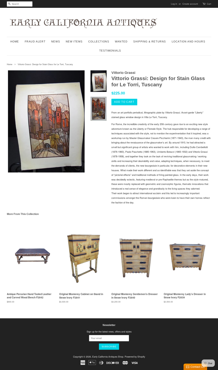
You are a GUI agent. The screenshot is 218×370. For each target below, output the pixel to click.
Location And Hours (188, 41)
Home (14, 41)
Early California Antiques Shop (107, 356)
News (55, 41)
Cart (209, 4)
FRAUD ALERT (35, 41)
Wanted (121, 41)
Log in (174, 4)
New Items (74, 41)
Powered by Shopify (135, 356)
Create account (190, 4)
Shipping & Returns (149, 41)
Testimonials (110, 50)
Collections (98, 41)
